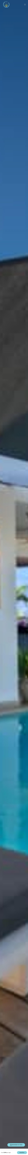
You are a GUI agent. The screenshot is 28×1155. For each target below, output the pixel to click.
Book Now (22, 1152)
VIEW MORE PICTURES (17, 1144)
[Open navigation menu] (25, 4)
